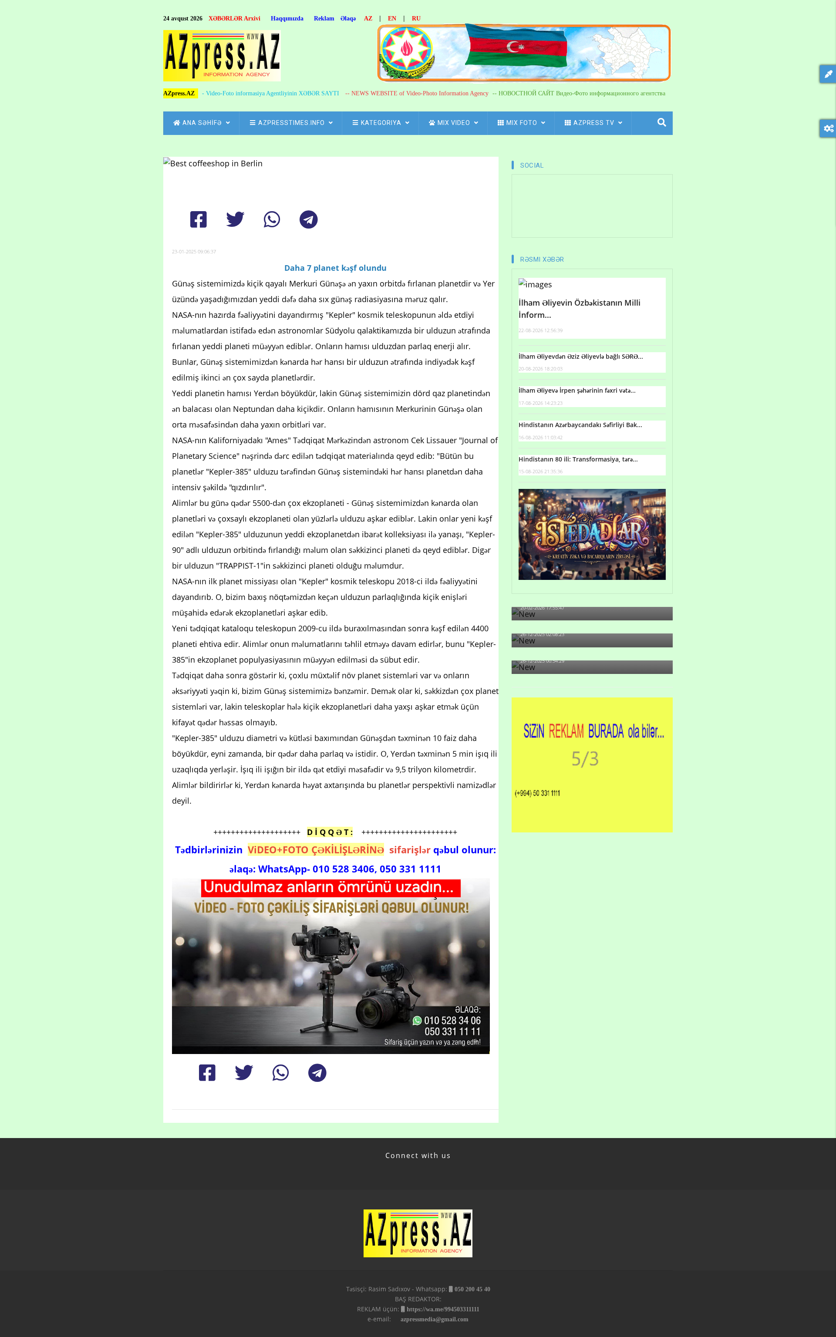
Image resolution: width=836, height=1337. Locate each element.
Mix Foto (522, 122)
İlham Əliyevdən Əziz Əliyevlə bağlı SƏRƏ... (581, 356)
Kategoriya (382, 122)
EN (392, 18)
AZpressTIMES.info (292, 122)
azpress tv (594, 122)
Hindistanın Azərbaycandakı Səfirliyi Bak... (580, 425)
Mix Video (455, 122)
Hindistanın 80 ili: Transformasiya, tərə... (578, 459)
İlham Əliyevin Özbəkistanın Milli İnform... (579, 308)
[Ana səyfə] (222, 58)
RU (416, 18)
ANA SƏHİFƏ (203, 122)
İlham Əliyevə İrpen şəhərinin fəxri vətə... (577, 390)
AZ (368, 18)
